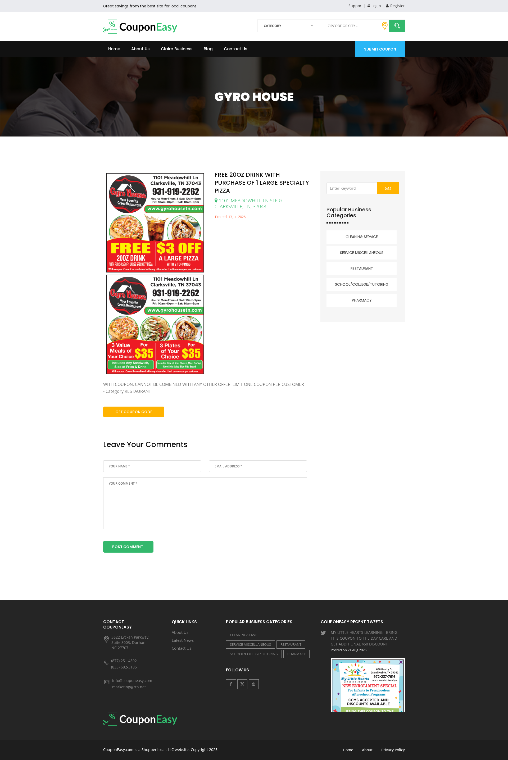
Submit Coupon (380, 49)
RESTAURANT (362, 268)
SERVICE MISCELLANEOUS (361, 252)
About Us (140, 49)
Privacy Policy (393, 749)
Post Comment (127, 546)
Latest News (183, 640)
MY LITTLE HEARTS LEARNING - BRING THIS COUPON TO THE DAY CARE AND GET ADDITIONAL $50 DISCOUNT (364, 641)
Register (397, 5)
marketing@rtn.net (129, 686)
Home (114, 49)
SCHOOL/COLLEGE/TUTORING (361, 284)
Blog (208, 49)
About (367, 749)
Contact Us (235, 49)
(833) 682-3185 (124, 667)
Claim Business (177, 49)
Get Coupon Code (133, 412)
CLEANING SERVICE (362, 236)
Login (375, 5)
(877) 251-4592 (124, 660)
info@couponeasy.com (132, 680)
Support (355, 5)
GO (388, 188)
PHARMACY (362, 300)
